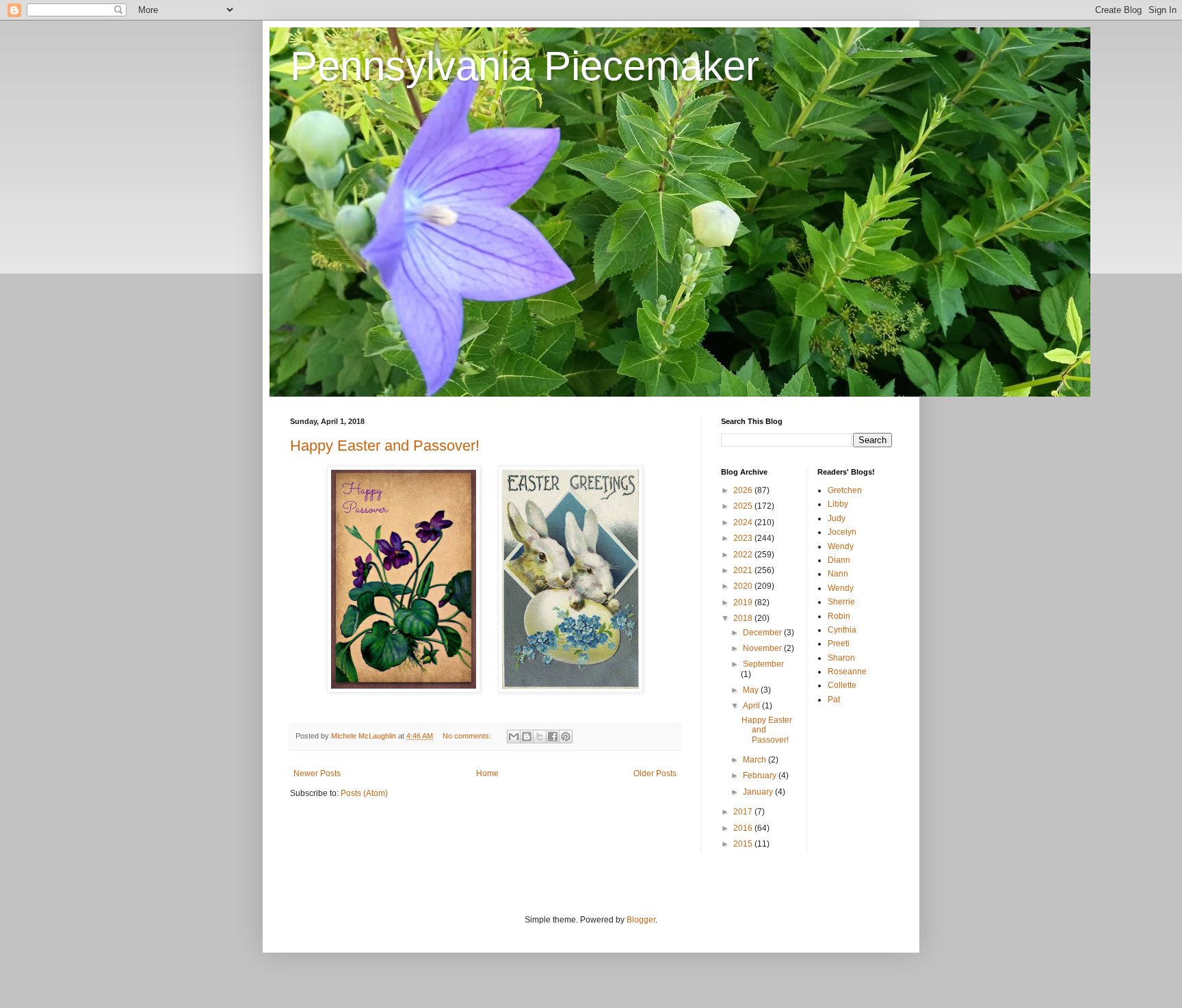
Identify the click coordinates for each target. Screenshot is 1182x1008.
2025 (743, 506)
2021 (743, 570)
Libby (838, 504)
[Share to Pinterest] (566, 736)
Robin (839, 616)
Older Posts (655, 773)
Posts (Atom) (364, 793)
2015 (743, 844)
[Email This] (514, 736)
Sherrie (841, 602)
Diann (839, 560)
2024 (743, 522)
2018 (743, 618)
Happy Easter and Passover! (385, 445)
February (760, 775)
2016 (743, 828)
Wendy (841, 546)
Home (487, 773)
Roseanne (847, 671)
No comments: (468, 736)
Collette (842, 685)
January (759, 792)
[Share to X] (540, 736)
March (755, 760)
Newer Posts (317, 773)
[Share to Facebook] (553, 736)
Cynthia (842, 630)
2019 (743, 602)
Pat (834, 699)
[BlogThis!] (527, 736)
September (763, 664)
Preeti (839, 643)
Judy (836, 518)
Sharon (841, 658)
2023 (743, 538)
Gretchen (845, 490)
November (763, 648)
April (752, 706)
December (763, 632)
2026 (743, 490)
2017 (743, 812)
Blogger (641, 920)
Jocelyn (842, 532)
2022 (743, 554)
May (752, 690)
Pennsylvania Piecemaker (524, 66)
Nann (838, 574)
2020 (743, 586)
